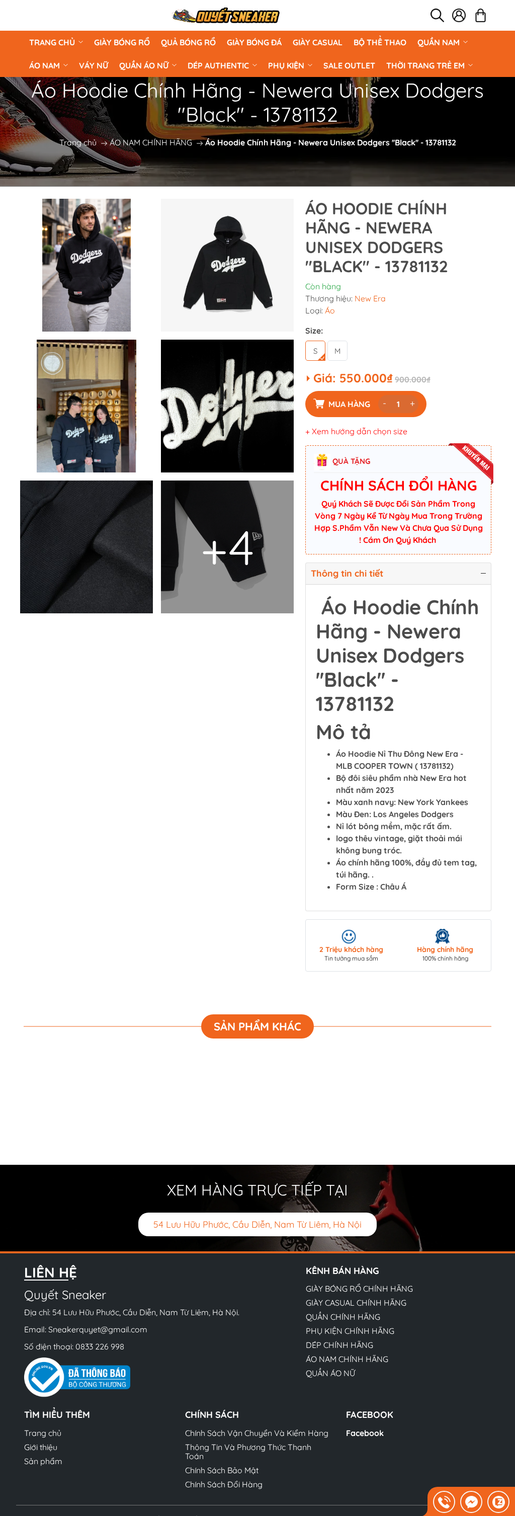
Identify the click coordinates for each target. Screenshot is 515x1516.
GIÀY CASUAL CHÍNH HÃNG (356, 1303)
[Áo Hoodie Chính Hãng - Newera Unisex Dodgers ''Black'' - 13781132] (86, 265)
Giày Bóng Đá (254, 42)
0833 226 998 (99, 1346)
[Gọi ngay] (444, 1502)
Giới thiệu (40, 1447)
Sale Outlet (349, 65)
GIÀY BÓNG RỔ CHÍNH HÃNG (359, 1289)
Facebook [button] (369, 1414)
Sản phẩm (43, 1461)
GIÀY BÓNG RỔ (122, 42)
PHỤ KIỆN (286, 65)
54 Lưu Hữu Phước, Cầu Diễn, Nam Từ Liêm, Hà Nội (257, 1224)
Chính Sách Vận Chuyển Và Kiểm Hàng (256, 1433)
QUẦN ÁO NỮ (143, 65)
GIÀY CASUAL (317, 42)
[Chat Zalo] (498, 1502)
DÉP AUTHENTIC (218, 65)
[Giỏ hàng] (480, 15)
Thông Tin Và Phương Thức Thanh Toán (248, 1451)
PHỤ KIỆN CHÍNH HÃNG (350, 1331)
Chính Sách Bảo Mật (222, 1470)
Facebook (365, 1433)
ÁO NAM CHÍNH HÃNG (151, 142)
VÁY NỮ (93, 65)
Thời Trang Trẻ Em (425, 65)
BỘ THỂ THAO (380, 42)
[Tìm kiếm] (437, 15)
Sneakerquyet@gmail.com (97, 1329)
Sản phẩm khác (257, 1026)
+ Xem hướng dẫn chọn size (356, 431)
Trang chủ (52, 42)
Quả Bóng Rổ (188, 42)
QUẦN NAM (438, 42)
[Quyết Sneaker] (225, 15)
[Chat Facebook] (471, 1502)
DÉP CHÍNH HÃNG (339, 1345)
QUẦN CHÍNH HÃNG (343, 1317)
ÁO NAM (44, 65)
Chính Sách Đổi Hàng (224, 1484)
